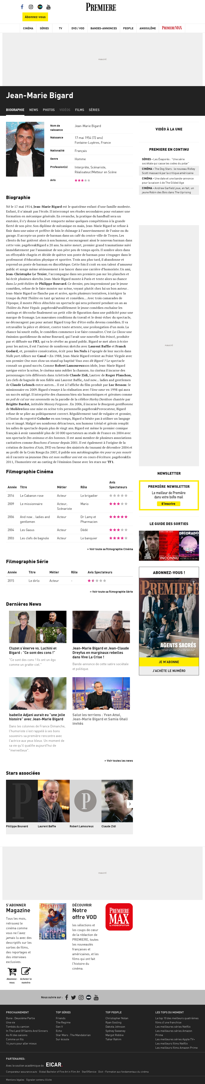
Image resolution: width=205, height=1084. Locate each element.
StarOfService (89, 1071)
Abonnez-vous (35, 17)
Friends (60, 1018)
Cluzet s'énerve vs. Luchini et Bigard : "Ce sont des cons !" (32, 650)
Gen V (59, 1026)
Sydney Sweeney (115, 1030)
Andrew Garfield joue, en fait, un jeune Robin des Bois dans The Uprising (168, 190)
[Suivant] (130, 804)
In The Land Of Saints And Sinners (27, 1030)
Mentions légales (15, 1079)
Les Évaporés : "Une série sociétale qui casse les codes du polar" (165, 161)
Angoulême (148, 28)
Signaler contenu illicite (39, 1079)
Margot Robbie (115, 1035)
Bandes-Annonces (103, 28)
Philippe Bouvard (17, 826)
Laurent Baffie (47, 826)
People (128, 28)
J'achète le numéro (169, 671)
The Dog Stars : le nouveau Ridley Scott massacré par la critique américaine (168, 171)
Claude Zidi (108, 826)
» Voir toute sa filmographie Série (111, 591)
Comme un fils (15, 1039)
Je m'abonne (169, 662)
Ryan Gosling (114, 1022)
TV (60, 28)
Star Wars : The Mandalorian (73, 1035)
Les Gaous (27, 530)
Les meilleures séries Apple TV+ (175, 1039)
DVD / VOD (77, 28)
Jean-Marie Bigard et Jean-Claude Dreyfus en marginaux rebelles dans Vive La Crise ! (100, 652)
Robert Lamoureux (81, 826)
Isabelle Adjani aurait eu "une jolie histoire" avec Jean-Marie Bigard (37, 717)
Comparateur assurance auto (21, 1071)
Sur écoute (62, 1039)
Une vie (10, 1022)
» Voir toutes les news (119, 760)
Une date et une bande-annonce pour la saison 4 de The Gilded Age (168, 180)
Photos (49, 110)
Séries (44, 28)
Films (79, 110)
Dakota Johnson (115, 1026)
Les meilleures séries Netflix (173, 1026)
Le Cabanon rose (31, 496)
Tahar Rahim (113, 1039)
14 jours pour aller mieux (21, 1043)
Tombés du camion (17, 1026)
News (33, 110)
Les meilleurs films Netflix (171, 1043)
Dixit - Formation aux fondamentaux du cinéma (123, 1071)
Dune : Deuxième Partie (20, 1018)
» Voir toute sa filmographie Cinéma (110, 549)
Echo (59, 1030)
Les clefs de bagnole (34, 538)
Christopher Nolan (117, 1018)
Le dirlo (34, 581)
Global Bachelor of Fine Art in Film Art (59, 1071)
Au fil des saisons (16, 1035)
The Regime (63, 1022)
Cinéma (28, 28)
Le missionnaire (31, 504)
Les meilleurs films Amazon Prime (176, 1047)
